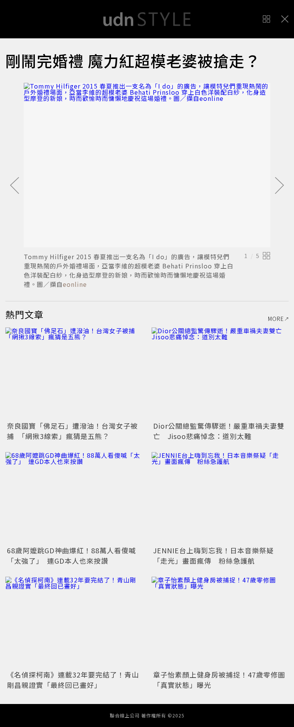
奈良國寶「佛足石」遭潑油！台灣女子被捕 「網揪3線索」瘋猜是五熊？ (72, 431)
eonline (75, 284)
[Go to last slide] (14, 186)
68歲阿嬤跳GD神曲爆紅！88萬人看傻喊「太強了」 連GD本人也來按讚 (71, 555)
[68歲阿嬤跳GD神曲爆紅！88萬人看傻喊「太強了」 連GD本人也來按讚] (73, 498)
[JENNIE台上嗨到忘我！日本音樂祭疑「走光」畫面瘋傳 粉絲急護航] (220, 498)
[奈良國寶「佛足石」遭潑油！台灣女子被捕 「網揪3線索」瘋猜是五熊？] (73, 373)
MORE (276, 318)
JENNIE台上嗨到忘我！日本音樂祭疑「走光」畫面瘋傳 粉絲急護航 (213, 555)
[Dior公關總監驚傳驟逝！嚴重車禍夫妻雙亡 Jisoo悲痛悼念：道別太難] (220, 373)
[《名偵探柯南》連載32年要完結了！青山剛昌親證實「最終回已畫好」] (73, 622)
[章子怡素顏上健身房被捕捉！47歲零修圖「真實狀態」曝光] (220, 622)
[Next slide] (279, 186)
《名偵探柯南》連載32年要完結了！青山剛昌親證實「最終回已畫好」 (73, 679)
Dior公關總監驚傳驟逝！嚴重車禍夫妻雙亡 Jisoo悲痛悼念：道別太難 (218, 431)
